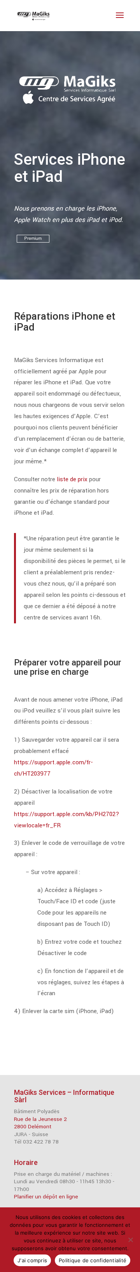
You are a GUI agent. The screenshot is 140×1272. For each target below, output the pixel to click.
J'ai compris (32, 1260)
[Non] (130, 1240)
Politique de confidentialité (92, 1260)
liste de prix (73, 479)
